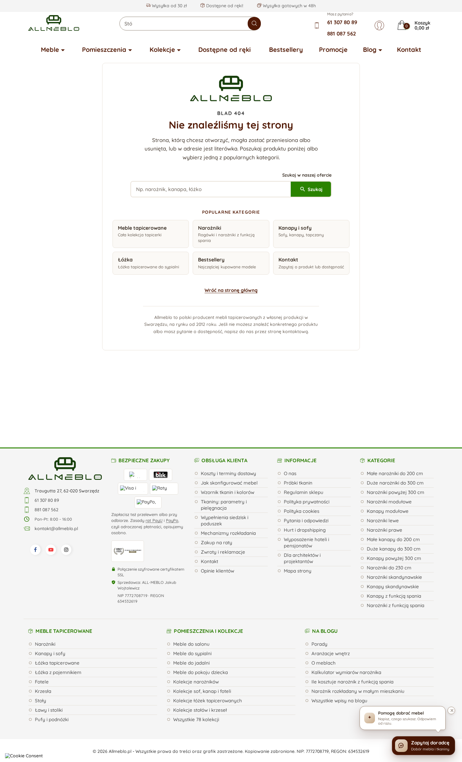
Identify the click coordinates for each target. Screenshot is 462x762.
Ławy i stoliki (49, 646)
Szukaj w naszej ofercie (307, 175)
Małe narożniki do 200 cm (395, 409)
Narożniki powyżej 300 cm (395, 428)
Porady (319, 580)
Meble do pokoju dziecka (200, 608)
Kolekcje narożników (196, 618)
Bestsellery (286, 49)
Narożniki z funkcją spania (395, 541)
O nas (290, 409)
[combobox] (190, 23)
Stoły (40, 636)
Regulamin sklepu (303, 428)
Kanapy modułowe (388, 447)
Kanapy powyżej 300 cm (394, 494)
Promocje (333, 49)
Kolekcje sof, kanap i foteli (202, 627)
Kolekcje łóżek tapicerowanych (207, 636)
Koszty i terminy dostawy (228, 409)
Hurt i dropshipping (305, 466)
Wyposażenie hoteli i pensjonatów (306, 478)
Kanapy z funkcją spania (394, 532)
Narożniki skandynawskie (394, 513)
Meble (50, 49)
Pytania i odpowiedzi (306, 456)
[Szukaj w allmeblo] (254, 23)
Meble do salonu (191, 580)
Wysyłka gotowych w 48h (288, 5)
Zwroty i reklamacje (223, 488)
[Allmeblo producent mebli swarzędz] (65, 404)
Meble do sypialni (192, 589)
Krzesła (43, 627)
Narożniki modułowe (389, 438)
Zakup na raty (216, 478)
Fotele (42, 618)
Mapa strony (297, 507)
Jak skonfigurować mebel (229, 419)
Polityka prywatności (306, 438)
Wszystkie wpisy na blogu (339, 636)
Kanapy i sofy (50, 589)
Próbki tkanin (298, 419)
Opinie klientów (217, 507)
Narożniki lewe (383, 456)
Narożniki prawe (384, 466)
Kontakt (409, 49)
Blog (370, 49)
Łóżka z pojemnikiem (58, 608)
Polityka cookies (301, 447)
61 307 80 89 (342, 22)
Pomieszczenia (104, 49)
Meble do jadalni (191, 599)
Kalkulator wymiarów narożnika (346, 608)
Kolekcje (162, 49)
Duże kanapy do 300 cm (394, 485)
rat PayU (154, 456)
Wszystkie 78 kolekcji (196, 655)
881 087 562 (341, 33)
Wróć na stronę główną (231, 290)
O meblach (323, 599)
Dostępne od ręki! (224, 5)
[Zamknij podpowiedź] (451, 710)
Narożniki (45, 580)
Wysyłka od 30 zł (169, 5)
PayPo (172, 456)
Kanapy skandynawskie (393, 522)
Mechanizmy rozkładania (228, 469)
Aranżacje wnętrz (330, 589)
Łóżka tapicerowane (57, 599)
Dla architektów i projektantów (302, 494)
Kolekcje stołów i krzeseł (200, 646)
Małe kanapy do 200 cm (393, 475)
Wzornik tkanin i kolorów (227, 428)
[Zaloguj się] (379, 25)
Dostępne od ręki (224, 49)
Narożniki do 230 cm (389, 504)
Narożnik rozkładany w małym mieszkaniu (357, 627)
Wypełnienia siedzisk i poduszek (224, 456)
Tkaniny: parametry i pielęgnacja (224, 441)
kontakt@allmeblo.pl (56, 464)
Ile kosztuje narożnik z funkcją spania (352, 618)
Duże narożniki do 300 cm (395, 419)
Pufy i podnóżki (52, 655)
